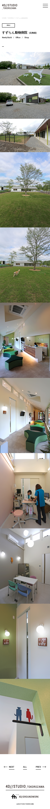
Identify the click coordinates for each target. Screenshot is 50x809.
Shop (26, 37)
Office (18, 37)
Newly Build (7, 37)
